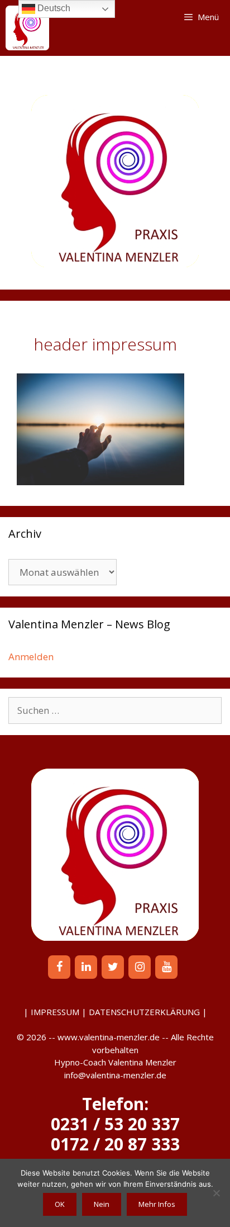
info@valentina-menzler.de (115, 1075)
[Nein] (216, 1192)
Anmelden (31, 656)
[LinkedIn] (86, 967)
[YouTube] (166, 967)
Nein (101, 1204)
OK (60, 1204)
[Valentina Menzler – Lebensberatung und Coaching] (27, 28)
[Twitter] (113, 967)
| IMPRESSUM (51, 1011)
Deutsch (52, 8)
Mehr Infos (156, 1204)
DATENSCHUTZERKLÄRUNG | (148, 1011)
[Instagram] (139, 967)
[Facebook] (59, 967)
